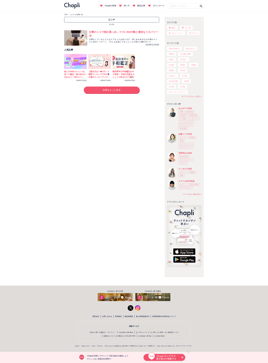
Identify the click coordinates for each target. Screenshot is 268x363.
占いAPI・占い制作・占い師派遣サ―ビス (164, 332)
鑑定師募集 (129, 316)
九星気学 (183, 115)
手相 (181, 141)
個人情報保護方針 (142, 316)
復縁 (194, 65)
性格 (187, 81)
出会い (173, 76)
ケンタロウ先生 (185, 169)
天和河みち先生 (185, 153)
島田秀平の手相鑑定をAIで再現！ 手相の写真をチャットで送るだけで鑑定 (124, 74)
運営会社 (95, 316)
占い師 (188, 28)
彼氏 (172, 59)
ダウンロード (159, 5)
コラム (195, 33)
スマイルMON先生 (186, 181)
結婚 (172, 65)
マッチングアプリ (178, 92)
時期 (172, 54)
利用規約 (118, 316)
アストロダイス (186, 188)
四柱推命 (189, 112)
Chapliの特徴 (110, 5)
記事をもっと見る (112, 90)
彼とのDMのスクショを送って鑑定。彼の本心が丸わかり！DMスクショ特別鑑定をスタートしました (75, 77)
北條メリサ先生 (185, 134)
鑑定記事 (141, 5)
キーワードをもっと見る (191, 96)
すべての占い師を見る (191, 194)
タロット (195, 118)
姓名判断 (183, 129)
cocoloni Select (160, 336)
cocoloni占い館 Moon (126, 332)
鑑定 (173, 28)
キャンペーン (177, 33)
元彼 (183, 70)
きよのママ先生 (185, 108)
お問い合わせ (107, 316)
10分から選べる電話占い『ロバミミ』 (103, 332)
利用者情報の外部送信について (164, 316)
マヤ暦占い (184, 118)
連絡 (172, 70)
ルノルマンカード (186, 122)
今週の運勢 (186, 54)
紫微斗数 (193, 115)
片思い (184, 59)
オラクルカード (186, 125)
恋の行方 (191, 48)
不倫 (183, 87)
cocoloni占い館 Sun (145, 336)
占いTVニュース (141, 332)
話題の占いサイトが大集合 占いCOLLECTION (119, 336)
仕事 (172, 87)
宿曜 (181, 112)
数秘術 (192, 137)
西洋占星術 (184, 157)
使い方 (127, 5)
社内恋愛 (174, 81)
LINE (185, 76)
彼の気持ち (175, 48)
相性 (183, 65)
